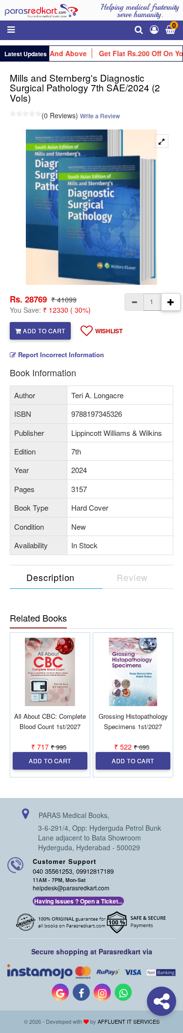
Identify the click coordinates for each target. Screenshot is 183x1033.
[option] (91, 207)
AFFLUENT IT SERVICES (129, 1021)
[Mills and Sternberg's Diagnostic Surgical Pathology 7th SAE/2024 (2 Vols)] (161, 141)
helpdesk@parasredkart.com (71, 887)
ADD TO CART (43, 330)
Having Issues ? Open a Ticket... (78, 901)
